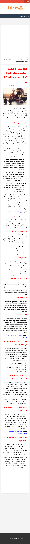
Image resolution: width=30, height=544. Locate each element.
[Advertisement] (15, 42)
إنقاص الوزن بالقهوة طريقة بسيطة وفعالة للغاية (16, 336)
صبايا (27, 59)
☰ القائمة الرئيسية (24, 16)
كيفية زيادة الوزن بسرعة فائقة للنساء (13, 212)
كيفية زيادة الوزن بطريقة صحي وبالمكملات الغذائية (17, 433)
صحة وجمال (22, 59)
